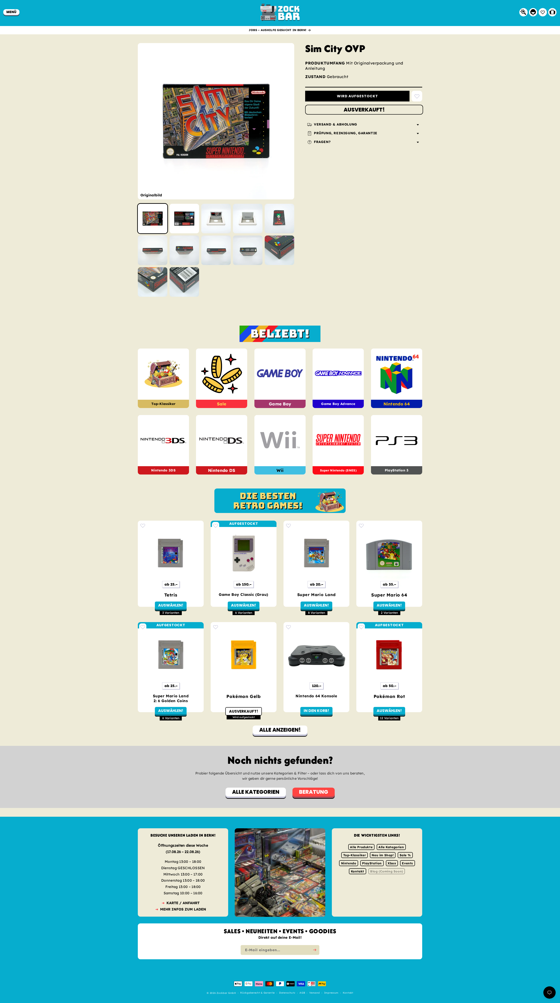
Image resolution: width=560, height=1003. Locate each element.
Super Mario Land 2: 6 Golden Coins (171, 698)
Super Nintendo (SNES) (338, 470)
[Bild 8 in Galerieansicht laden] (216, 250)
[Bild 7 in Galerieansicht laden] (184, 250)
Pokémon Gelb (243, 696)
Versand (314, 993)
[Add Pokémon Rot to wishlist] (361, 627)
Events (407, 863)
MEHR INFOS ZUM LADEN (183, 909)
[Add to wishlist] (416, 96)
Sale (221, 403)
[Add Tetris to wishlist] (142, 525)
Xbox (392, 863)
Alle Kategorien (391, 847)
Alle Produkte (361, 847)
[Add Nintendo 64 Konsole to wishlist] (288, 627)
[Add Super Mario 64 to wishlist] (361, 525)
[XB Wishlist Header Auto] (543, 12)
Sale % (405, 855)
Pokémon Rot (389, 696)
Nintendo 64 (396, 403)
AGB (302, 993)
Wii (280, 470)
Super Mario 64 (389, 595)
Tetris (170, 595)
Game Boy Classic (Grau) (243, 594)
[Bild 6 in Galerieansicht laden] (152, 250)
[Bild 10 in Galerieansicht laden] (279, 250)
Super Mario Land (316, 594)
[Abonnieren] (314, 950)
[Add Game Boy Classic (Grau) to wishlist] (215, 525)
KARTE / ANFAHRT (183, 903)
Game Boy (280, 403)
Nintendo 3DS (163, 470)
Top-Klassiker (163, 404)
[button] (11, 12)
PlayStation (372, 863)
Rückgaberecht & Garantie (257, 993)
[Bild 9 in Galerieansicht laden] (247, 250)
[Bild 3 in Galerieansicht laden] (216, 218)
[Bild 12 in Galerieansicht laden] (184, 282)
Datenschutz (287, 993)
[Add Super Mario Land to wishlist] (288, 525)
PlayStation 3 (396, 470)
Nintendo (348, 863)
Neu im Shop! (383, 855)
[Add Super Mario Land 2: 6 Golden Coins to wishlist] (142, 627)
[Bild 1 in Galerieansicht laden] (152, 218)
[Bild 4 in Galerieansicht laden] (247, 218)
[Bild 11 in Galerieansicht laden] (152, 282)
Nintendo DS (221, 470)
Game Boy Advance (338, 404)
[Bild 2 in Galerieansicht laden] (184, 218)
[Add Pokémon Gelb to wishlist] (215, 627)
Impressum (331, 993)
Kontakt (357, 871)
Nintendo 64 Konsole (316, 696)
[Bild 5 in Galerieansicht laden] (279, 218)
